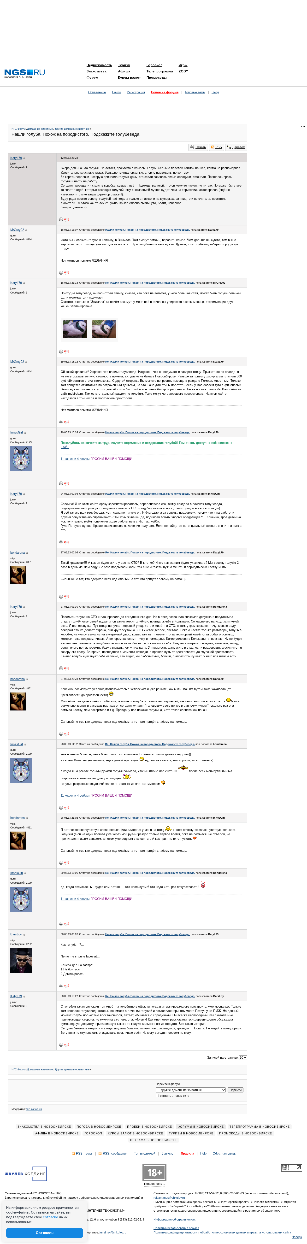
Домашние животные (40, 128)
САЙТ (65, 447)
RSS (218, 147)
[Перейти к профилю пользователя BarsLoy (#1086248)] (21, 972)
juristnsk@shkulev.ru (113, 1232)
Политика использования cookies (176, 1228)
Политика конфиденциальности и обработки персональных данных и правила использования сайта (222, 1232)
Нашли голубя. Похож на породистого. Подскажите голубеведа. (147, 229)
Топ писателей (144, 1153)
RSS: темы (84, 1153)
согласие (50, 1217)
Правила (187, 1153)
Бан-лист (168, 1153)
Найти (116, 92)
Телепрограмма (160, 71)
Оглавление (97, 92)
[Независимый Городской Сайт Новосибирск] (25, 74)
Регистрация (136, 92)
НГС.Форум (19, 128)
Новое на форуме (164, 92)
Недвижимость (99, 65)
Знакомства (96, 71)
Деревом (238, 147)
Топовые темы (195, 92)
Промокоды (157, 77)
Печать (200, 147)
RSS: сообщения (115, 1153)
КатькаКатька (34, 1109)
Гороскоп (154, 65)
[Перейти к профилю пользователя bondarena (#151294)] (18, 583)
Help (203, 1153)
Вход (215, 92)
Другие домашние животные (72, 128)
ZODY (183, 71)
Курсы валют (129, 77)
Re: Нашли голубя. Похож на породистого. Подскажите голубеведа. (150, 282)
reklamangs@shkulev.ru (169, 1197)
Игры (183, 65)
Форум (92, 77)
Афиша (124, 71)
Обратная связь (224, 1153)
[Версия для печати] (61, 219)
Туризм (124, 65)
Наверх (297, 1237)
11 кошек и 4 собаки (75, 459)
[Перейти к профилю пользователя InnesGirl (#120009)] (21, 470)
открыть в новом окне (174, 1095)
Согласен (44, 1233)
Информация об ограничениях (174, 1219)
